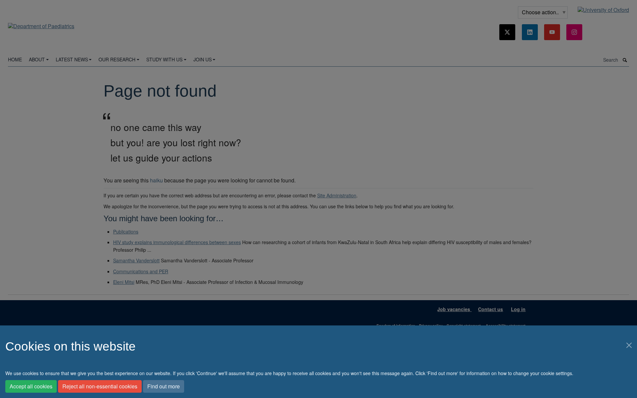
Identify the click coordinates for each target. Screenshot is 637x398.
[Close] (629, 345)
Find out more (163, 386)
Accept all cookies (31, 386)
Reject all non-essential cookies (99, 386)
